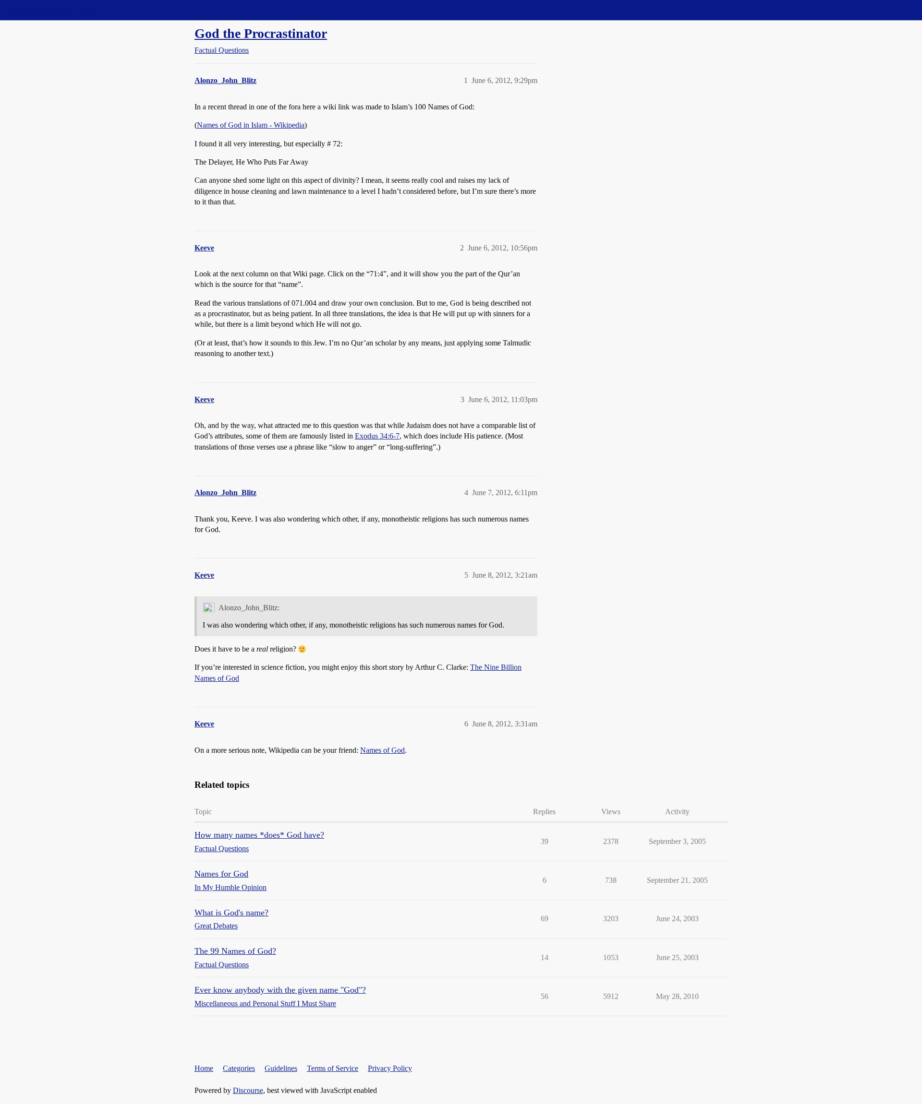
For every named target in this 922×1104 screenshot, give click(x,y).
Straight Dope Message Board (50, 10)
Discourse (248, 1090)
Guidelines (281, 1068)
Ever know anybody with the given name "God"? (280, 990)
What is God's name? (231, 912)
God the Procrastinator (260, 33)
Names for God (221, 873)
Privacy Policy (390, 1068)
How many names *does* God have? (259, 835)
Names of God (382, 750)
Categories (239, 1068)
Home (203, 1068)
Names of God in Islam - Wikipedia (250, 125)
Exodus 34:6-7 (377, 436)
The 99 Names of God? (235, 951)
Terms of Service (332, 1068)
